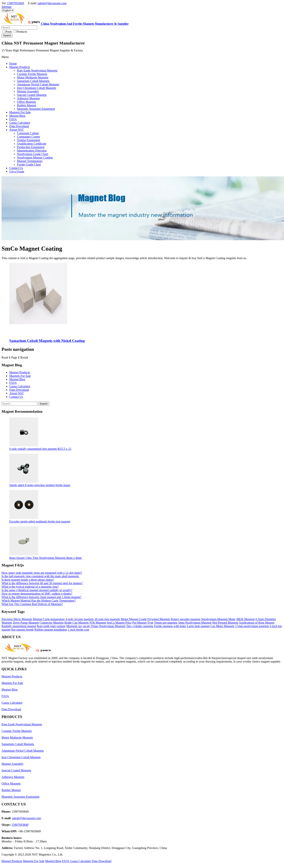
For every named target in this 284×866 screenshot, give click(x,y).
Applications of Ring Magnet (256, 622)
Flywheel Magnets (158, 619)
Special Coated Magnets (16, 770)
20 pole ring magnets (107, 619)
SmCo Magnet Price (119, 622)
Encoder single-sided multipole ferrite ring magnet (39, 521)
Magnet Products (19, 372)
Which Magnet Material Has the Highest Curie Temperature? (39, 600)
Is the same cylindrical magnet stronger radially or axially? (37, 590)
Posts (8, 31)
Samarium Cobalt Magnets (18, 744)
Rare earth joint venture (51, 626)
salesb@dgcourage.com (51, 3)
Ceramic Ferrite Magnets (17, 731)
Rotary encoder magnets (185, 619)
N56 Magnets (97, 622)
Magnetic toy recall (78, 626)
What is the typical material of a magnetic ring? (30, 586)
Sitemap (6, 6)
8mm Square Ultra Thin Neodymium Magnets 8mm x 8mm (45, 557)
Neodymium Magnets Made (218, 619)
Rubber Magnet (11, 790)
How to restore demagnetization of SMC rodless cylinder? (37, 593)
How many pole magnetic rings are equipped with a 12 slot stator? (42, 572)
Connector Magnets (52, 622)
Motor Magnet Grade (134, 619)
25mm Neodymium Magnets (107, 626)
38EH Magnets (245, 619)
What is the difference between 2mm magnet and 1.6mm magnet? (41, 597)
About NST (16, 393)
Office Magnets (11, 783)
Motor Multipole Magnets (17, 737)
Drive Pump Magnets (26, 622)
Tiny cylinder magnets (139, 626)
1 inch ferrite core (78, 629)
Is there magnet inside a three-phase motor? (28, 579)
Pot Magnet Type (142, 622)
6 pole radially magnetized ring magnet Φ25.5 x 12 (40, 448)
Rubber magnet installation (50, 629)
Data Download (19, 389)
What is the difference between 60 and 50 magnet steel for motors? (42, 583)
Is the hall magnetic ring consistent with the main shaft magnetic (40, 576)
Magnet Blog (17, 379)
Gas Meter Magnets (222, 626)
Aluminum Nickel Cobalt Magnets (23, 750)
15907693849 (15, 3)
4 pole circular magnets (79, 619)
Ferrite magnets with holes (170, 626)
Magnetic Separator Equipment (20, 796)
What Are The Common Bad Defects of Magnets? (32, 604)
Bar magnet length (22, 629)
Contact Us (16, 396)
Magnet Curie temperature (49, 619)
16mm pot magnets (165, 622)
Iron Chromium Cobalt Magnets (21, 757)
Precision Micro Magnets (17, 619)
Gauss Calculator (19, 386)
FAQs (13, 382)
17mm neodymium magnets (252, 626)
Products (21, 31)
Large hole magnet (198, 626)
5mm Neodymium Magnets (195, 622)
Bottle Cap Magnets (76, 622)
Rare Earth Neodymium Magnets (22, 724)
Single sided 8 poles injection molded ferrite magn (39, 485)
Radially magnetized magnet (19, 626)
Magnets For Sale (20, 375)
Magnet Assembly (13, 763)
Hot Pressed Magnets (225, 622)
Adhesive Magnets (13, 777)
